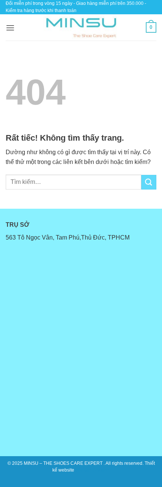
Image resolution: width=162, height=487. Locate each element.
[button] (10, 27)
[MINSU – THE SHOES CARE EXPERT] (81, 27)
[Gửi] (148, 182)
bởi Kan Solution (92, 470)
